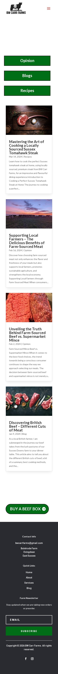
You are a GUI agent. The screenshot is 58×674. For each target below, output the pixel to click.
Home (29, 572)
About (29, 577)
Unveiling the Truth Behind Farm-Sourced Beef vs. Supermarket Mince (27, 334)
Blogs (27, 75)
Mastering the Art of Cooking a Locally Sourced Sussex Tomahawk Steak (26, 147)
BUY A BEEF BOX (25, 508)
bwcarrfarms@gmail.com (29, 543)
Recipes (27, 90)
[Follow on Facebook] (25, 658)
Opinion (27, 60)
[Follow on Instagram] (32, 658)
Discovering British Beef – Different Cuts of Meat (27, 426)
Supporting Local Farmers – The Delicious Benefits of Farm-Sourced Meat (27, 241)
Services (29, 582)
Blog (24, 433)
